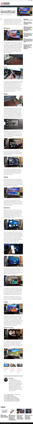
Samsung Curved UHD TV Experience (6, 368)
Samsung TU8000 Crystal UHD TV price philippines (11, 398)
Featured (15, 394)
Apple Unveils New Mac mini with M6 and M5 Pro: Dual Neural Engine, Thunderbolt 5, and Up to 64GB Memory (28, 28)
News (24, 43)
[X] (30, 0)
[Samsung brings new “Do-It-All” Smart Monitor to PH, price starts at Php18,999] (19, 365)
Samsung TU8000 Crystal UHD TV (9, 395)
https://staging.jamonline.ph (13, 379)
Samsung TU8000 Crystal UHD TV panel (10, 396)
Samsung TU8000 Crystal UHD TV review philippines (12, 399)
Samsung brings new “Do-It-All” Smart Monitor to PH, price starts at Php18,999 (19, 370)
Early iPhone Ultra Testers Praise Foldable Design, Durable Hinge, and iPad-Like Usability (28, 35)
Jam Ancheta (10, 14)
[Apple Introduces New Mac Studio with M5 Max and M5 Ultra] (4, 411)
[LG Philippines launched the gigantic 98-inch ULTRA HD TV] (13, 365)
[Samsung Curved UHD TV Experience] (6, 365)
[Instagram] (29, 0)
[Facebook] (28, 0)
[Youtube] (31, 0)
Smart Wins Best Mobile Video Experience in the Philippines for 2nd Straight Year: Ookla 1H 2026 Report (28, 46)
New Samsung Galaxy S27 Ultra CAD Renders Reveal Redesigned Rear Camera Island (28, 40)
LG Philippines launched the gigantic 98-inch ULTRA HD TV (12, 369)
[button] (31, 6)
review (19, 394)
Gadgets (25, 21)
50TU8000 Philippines (10, 394)
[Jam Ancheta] (6, 385)
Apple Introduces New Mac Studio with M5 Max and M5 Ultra (28, 23)
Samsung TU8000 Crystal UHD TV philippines (11, 397)
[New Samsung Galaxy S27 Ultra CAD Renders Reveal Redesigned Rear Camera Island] (28, 411)
